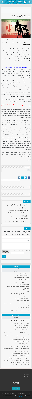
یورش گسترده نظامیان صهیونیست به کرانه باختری (21, 282)
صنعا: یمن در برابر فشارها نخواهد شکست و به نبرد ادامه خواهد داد (18, 286)
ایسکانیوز (17, 49)
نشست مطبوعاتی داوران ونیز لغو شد (23, 300)
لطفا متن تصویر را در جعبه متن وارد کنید (22, 250)
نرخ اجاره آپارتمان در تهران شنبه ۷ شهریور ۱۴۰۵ (21, 327)
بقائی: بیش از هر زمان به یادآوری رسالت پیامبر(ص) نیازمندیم (19, 310)
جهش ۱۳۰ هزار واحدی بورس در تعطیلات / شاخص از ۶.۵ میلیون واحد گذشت (16, 336)
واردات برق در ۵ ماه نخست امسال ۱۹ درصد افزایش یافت (19, 322)
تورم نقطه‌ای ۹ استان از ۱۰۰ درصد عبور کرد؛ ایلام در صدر (20, 362)
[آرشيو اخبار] (18, 383)
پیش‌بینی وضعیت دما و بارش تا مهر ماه (22, 337)
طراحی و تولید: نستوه (15, 397)
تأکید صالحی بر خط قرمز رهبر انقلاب (23, 302)
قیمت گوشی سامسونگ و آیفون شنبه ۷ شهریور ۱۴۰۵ (20, 339)
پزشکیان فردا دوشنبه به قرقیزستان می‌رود (22, 298)
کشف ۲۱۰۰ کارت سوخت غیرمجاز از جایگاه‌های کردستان (18, 210)
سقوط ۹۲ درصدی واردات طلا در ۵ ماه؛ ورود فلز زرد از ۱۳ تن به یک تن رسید (17, 358)
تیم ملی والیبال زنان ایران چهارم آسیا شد (22, 307)
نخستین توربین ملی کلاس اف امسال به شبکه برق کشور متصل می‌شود (17, 323)
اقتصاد (23, 10)
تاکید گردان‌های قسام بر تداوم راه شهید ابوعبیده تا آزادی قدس (19, 281)
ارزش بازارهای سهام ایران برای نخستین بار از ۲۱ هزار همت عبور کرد (18, 366)
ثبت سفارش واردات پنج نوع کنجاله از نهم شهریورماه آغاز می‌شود (18, 364)
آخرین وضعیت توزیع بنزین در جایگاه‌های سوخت (21, 343)
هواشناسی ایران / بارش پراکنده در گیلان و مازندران (20, 355)
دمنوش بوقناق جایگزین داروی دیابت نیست (22, 273)
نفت (28, 170)
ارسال (4, 256)
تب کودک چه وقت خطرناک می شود (23, 279)
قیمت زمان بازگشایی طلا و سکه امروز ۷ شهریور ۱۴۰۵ (20, 353)
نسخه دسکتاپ (16, 388)
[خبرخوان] (14, 383)
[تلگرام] (16, 383)
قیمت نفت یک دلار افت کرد (23, 209)
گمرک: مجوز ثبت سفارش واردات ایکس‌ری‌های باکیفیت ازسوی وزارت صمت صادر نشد (15, 357)
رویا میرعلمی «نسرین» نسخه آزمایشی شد (22, 284)
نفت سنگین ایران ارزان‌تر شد (21, 16)
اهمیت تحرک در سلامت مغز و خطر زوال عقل (22, 277)
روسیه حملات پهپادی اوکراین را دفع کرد (22, 309)
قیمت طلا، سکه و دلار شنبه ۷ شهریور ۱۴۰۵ (22, 341)
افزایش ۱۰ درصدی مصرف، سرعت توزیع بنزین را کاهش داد (19, 293)
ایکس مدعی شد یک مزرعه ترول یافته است (22, 275)
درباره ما (27, 378)
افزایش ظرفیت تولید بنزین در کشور (22, 218)
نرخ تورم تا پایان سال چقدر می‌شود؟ (23, 330)
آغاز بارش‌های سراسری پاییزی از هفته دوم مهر (21, 329)
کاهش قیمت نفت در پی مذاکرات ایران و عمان (20, 204)
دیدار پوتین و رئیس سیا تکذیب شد (23, 288)
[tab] (16, 266)
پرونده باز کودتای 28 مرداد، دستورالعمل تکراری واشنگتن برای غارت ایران (15, 221)
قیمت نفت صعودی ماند (24, 220)
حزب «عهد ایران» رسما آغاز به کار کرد (23, 296)
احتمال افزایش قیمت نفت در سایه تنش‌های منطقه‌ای (19, 217)
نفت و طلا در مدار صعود (24, 215)
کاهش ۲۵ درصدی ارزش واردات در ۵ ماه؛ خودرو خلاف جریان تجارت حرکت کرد (16, 360)
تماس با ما (26, 376)
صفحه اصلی (28, 10)
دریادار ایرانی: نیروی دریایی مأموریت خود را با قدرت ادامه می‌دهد (18, 295)
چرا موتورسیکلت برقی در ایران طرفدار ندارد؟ (22, 325)
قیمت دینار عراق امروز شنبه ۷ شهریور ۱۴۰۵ (22, 351)
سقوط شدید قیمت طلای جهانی (24, 345)
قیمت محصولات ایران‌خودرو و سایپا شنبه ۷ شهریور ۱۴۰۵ (19, 346)
